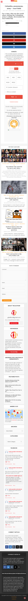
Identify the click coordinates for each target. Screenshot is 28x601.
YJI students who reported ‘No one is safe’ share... (14, 167)
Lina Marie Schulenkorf (10, 397)
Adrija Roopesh (9, 402)
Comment (4, 269)
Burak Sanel (11, 177)
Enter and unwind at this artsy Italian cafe (14, 254)
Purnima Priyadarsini (22, 171)
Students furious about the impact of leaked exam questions (14, 228)
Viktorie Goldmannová (18, 174)
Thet (7, 177)
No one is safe (5, 163)
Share (14, 463)
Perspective (12, 163)
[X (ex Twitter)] (20, 547)
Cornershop (13, 597)
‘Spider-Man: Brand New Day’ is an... (13, 390)
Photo (8, 461)
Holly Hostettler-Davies (9, 174)
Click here (14, 420)
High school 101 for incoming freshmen (13, 400)
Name (3, 282)
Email (3, 288)
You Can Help (14, 352)
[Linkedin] (10, 547)
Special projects (12, 196)
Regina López (21, 173)
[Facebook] (6, 547)
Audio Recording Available (8, 223)
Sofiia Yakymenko (21, 257)
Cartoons (17, 223)
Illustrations (22, 223)
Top (14, 165)
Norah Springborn (5, 172)
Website (4, 294)
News (5, 195)
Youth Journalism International (11, 202)
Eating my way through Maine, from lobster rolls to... (13, 395)
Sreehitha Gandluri (7, 171)
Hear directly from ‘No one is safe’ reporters (14, 199)
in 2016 (18, 59)
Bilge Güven (16, 173)
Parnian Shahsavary (17, 177)
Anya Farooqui (21, 231)
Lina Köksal (23, 172)
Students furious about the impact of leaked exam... (12, 381)
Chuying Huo (18, 172)
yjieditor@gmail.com (21, 10)
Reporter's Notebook (20, 163)
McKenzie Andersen (10, 392)
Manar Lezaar (6, 173)
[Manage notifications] (25, 598)
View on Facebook (8, 463)
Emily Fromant (14, 171)
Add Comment (11, 10)
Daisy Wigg (24, 176)
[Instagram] (17, 547)
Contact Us (14, 599)
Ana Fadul (11, 173)
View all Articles (14, 323)
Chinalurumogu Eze (5, 176)
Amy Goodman (12, 172)
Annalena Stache (13, 176)
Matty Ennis (19, 176)
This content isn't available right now (14, 475)
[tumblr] (13, 547)
